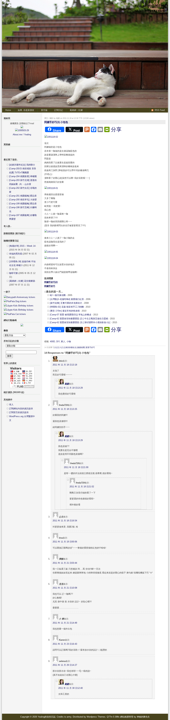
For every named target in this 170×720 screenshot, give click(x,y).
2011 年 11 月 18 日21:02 (82, 486)
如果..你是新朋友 (26, 110)
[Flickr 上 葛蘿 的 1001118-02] (51, 137)
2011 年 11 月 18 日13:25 (65, 409)
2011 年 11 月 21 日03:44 (65, 563)
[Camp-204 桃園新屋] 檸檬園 (23, 176)
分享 (116, 129)
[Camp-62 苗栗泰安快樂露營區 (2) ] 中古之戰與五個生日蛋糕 (79, 318)
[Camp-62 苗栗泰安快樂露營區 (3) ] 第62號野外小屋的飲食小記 (80, 322)
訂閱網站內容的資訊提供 (21, 408)
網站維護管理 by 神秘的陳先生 (135, 717)
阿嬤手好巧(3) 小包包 (56, 122)
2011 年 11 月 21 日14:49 (65, 623)
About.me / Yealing (22, 134)
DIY (58, 341)
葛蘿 (67, 384)
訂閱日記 (58, 110)
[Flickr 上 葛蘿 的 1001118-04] (51, 258)
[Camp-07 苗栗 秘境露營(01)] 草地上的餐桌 (70, 314)
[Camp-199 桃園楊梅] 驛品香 (23, 203)
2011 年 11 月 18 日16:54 (65, 520)
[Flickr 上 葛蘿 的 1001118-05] (51, 252)
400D (52, 341)
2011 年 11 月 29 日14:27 (65, 665)
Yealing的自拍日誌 (150, 6)
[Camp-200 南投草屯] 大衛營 (23, 199)
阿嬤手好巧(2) (51, 282)
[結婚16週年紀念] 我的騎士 (22, 164)
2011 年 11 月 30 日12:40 (70, 688)
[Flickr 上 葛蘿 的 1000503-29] (22, 130)
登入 (11, 404)
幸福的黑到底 (15, 253)
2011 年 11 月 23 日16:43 (65, 644)
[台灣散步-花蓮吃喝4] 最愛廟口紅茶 (67, 299)
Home (8, 110)
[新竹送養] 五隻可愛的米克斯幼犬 (66, 303)
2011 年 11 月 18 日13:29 (70, 388)
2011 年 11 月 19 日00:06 (65, 541)
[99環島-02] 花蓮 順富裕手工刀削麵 (67, 307)
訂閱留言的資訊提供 (19, 412)
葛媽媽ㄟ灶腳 (76, 110)
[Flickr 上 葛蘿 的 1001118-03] (51, 231)
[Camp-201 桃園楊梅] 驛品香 (23, 196)
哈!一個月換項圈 (58, 295)
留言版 (44, 110)
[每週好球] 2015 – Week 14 (22, 246)
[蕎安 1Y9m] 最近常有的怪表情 (65, 311)
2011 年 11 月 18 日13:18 (65, 364)
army (69, 717)
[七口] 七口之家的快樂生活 (65, 347)
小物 (69, 341)
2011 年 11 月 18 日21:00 (76, 467)
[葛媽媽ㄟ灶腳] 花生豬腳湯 (22, 281)
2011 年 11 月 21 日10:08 (65, 588)
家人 (63, 341)
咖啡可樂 (13, 273)
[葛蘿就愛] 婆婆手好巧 (86, 347)
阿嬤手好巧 (49, 286)
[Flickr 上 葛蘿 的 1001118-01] (51, 188)
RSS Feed (160, 110)
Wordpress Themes (96, 717)
